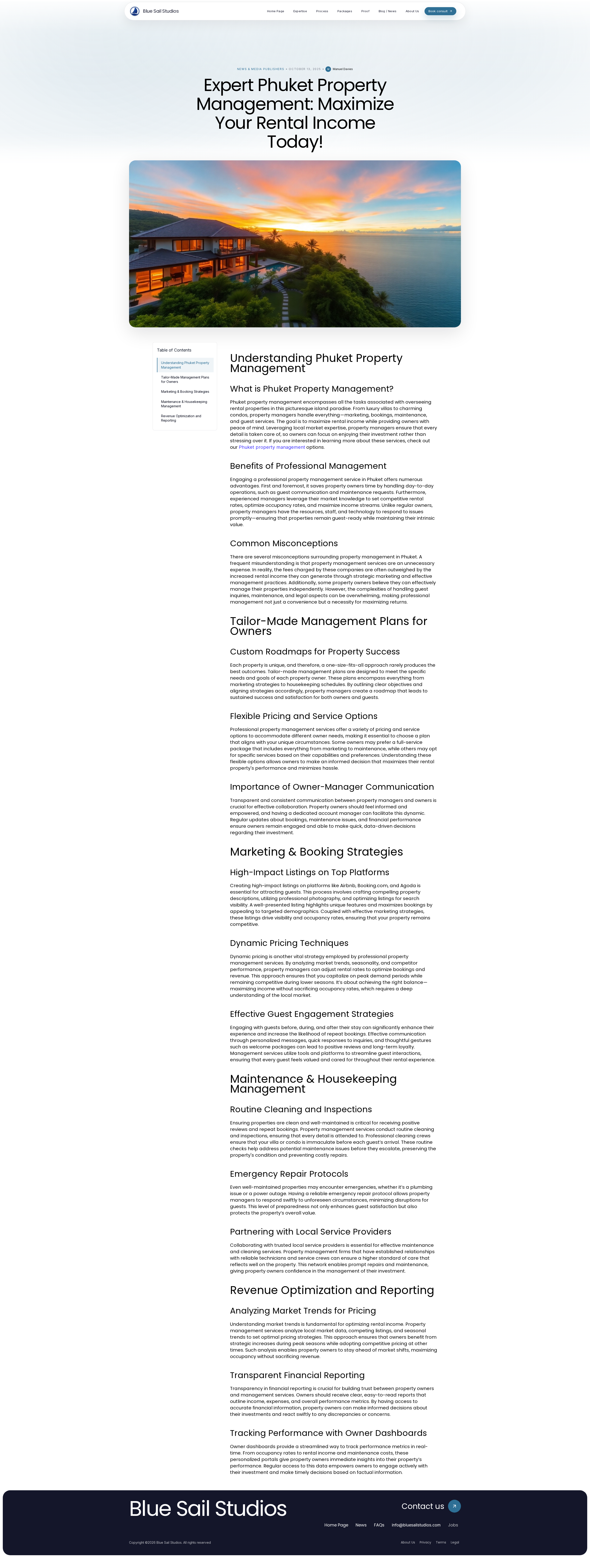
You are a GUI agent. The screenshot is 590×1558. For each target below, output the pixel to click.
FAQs (379, 1525)
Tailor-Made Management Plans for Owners (185, 379)
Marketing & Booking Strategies (185, 391)
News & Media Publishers (260, 69)
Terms (441, 1542)
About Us (408, 1542)
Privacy (425, 1542)
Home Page (336, 1525)
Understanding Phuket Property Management (185, 365)
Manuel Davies (343, 69)
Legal (455, 1542)
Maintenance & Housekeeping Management (184, 404)
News (361, 1525)
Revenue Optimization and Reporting (181, 418)
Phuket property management (272, 447)
